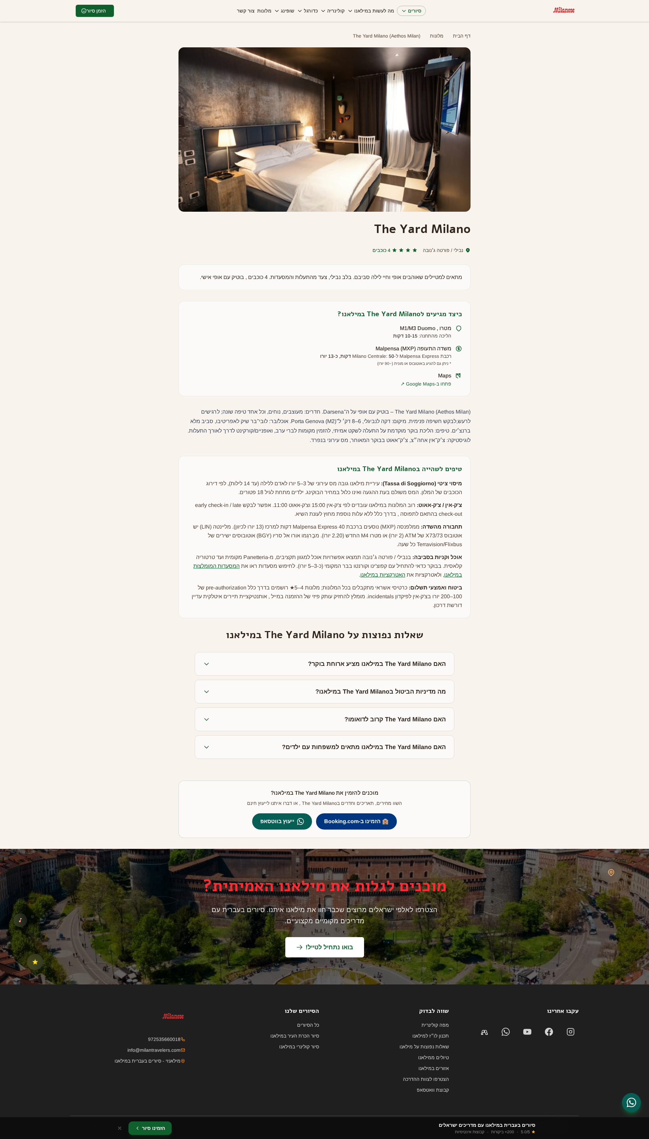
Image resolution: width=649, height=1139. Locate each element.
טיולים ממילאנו (433, 1057)
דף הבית (462, 36)
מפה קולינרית (435, 1025)
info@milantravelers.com (154, 1050)
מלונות (264, 11)
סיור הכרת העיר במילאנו (294, 1036)
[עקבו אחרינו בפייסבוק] (549, 1032)
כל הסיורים (308, 1025)
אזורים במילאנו (433, 1068)
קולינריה (336, 11)
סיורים (415, 11)
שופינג (287, 11)
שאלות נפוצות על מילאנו (424, 1046)
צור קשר (246, 11)
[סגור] (120, 1128)
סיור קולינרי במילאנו (299, 1046)
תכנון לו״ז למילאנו (430, 1036)
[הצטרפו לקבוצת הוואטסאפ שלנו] (484, 1032)
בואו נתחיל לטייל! (329, 947)
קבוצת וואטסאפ (433, 1090)
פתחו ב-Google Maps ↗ (426, 384)
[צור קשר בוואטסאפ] (631, 1102)
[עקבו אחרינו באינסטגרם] (570, 1032)
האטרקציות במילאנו (382, 575)
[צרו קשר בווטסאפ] (506, 1032)
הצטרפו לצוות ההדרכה (426, 1079)
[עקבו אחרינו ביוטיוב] (527, 1032)
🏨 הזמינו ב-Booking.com (356, 821)
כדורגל (311, 11)
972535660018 (164, 1039)
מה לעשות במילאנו (374, 11)
